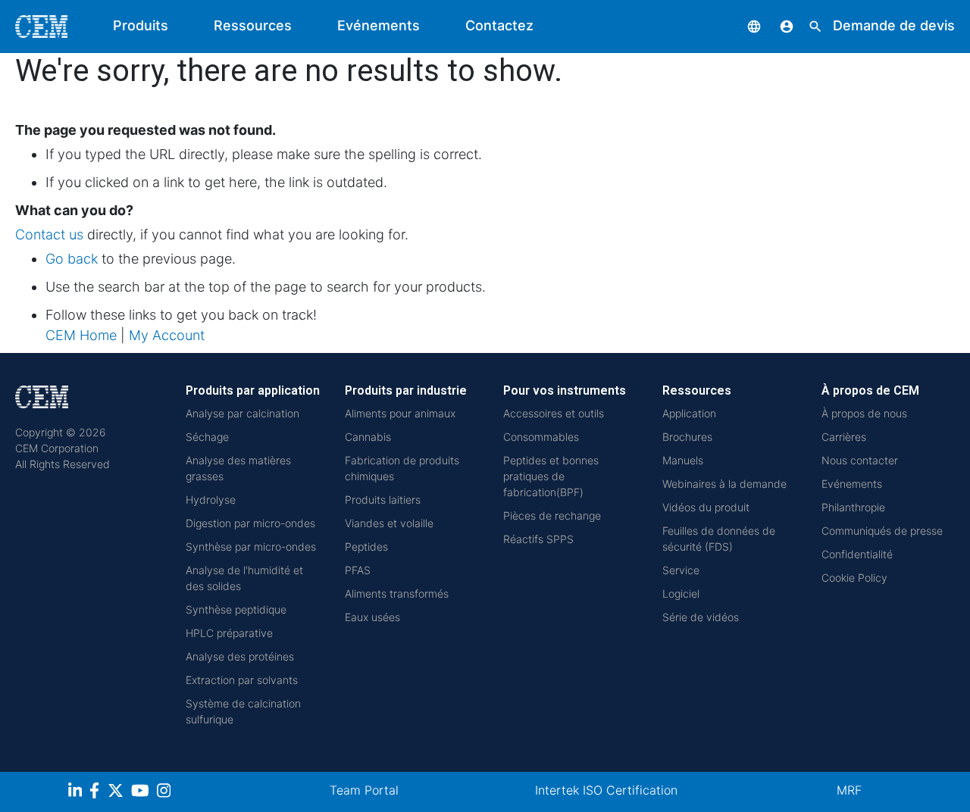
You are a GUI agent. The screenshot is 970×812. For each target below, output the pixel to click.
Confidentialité (857, 554)
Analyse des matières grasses (238, 468)
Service (680, 570)
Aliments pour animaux (400, 413)
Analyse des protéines (240, 656)
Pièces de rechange (552, 515)
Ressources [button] (253, 25)
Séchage (207, 436)
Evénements (378, 25)
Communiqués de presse (882, 530)
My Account (167, 335)
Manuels (682, 460)
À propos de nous (864, 413)
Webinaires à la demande (724, 483)
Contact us (49, 234)
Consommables (541, 436)
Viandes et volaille (389, 523)
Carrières (843, 436)
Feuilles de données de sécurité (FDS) (718, 538)
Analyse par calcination (242, 413)
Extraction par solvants (242, 679)
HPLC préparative (229, 632)
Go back (71, 259)
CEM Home (81, 335)
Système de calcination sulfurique (243, 711)
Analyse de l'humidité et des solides (244, 578)
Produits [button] (140, 25)
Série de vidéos (700, 617)
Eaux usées (372, 617)
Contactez (499, 25)
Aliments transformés (397, 593)
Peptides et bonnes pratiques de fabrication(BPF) (551, 476)
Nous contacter (859, 460)
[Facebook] (98, 792)
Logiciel (680, 593)
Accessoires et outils (553, 413)
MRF (849, 790)
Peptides (366, 546)
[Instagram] (165, 792)
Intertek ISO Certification (606, 790)
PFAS (358, 570)
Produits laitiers (383, 499)
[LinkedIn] (77, 792)
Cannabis (368, 436)
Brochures (687, 436)
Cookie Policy (854, 577)
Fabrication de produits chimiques (402, 468)
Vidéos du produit (705, 507)
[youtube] (142, 792)
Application (689, 413)
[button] (742, 25)
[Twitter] (117, 792)
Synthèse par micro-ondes (251, 546)
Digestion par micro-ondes (250, 523)
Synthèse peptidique (236, 609)
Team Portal (364, 790)
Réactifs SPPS (538, 538)
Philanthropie (853, 507)
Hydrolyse (211, 499)
